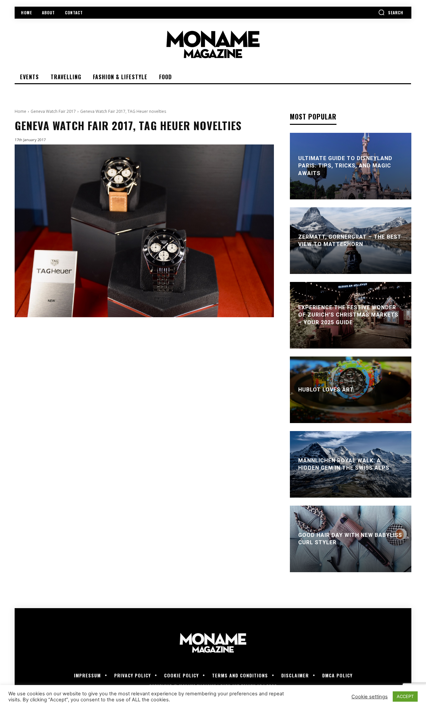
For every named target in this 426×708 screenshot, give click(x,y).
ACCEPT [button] (405, 696)
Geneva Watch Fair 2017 (53, 111)
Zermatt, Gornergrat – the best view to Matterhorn (349, 240)
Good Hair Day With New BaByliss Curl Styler (350, 539)
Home (20, 111)
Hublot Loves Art (326, 389)
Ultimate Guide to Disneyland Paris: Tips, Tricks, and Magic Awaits (345, 165)
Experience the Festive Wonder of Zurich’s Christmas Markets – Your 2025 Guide (348, 315)
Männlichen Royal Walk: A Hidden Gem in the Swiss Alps (343, 464)
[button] (390, 12)
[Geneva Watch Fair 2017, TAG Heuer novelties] (144, 230)
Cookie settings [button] (369, 697)
